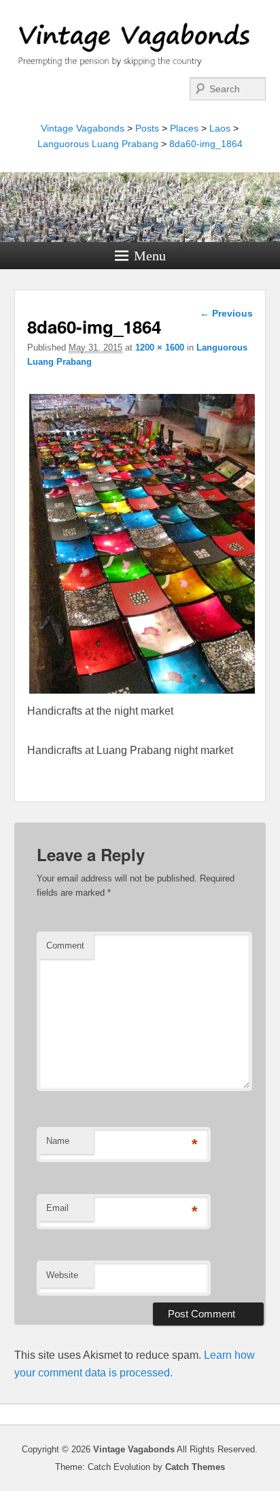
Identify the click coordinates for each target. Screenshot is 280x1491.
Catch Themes (195, 1467)
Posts (147, 128)
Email (57, 1208)
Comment (65, 945)
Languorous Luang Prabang (97, 143)
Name (57, 1141)
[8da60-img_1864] (142, 693)
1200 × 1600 (159, 347)
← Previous (226, 313)
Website (62, 1275)
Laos (219, 128)
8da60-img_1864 (206, 143)
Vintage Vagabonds (82, 128)
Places (184, 128)
